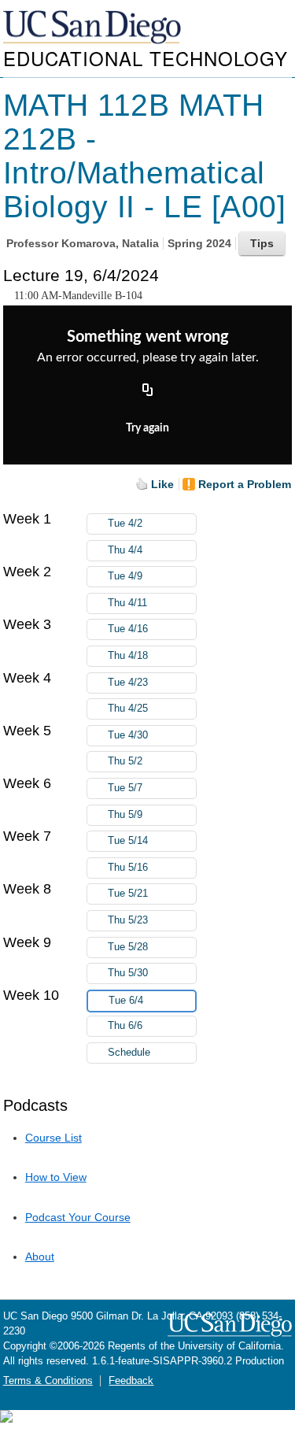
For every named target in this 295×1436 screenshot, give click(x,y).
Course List (53, 1137)
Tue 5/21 (128, 893)
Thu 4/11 (127, 603)
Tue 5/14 (128, 840)
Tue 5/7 (125, 788)
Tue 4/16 (128, 629)
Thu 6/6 (125, 1025)
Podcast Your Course (78, 1217)
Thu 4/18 (128, 655)
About (39, 1256)
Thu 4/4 (125, 550)
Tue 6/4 (126, 1000)
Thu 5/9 (125, 814)
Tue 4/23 (128, 682)
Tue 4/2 (125, 523)
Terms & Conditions (48, 1380)
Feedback (131, 1380)
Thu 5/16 (128, 867)
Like (162, 484)
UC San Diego (93, 28)
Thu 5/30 (128, 973)
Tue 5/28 (128, 947)
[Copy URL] (147, 391)
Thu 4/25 (128, 708)
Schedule (129, 1052)
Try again (147, 428)
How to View (56, 1177)
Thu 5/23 (128, 920)
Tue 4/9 (125, 576)
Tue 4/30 (128, 735)
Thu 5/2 (125, 761)
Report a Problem (244, 484)
